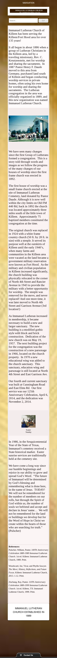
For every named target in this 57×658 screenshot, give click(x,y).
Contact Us (28, 655)
